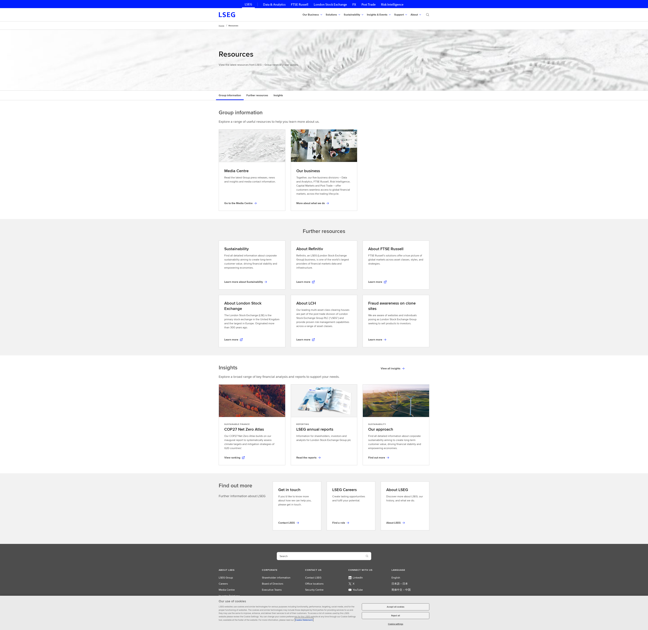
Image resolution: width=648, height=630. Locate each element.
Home (221, 25)
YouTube (358, 590)
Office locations (314, 584)
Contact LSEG (313, 578)
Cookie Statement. (304, 619)
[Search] (428, 15)
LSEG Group (226, 578)
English (396, 578)
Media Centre (227, 590)
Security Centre (314, 590)
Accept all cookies (395, 606)
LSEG (248, 4)
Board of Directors (272, 584)
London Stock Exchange (330, 4)
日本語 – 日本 (400, 584)
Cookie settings (395, 624)
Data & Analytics (274, 4)
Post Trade (368, 4)
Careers (223, 584)
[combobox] (320, 556)
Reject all (395, 615)
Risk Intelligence (392, 4)
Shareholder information (276, 578)
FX (354, 4)
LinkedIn (358, 578)
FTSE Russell (299, 4)
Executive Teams (272, 590)
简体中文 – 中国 (401, 590)
